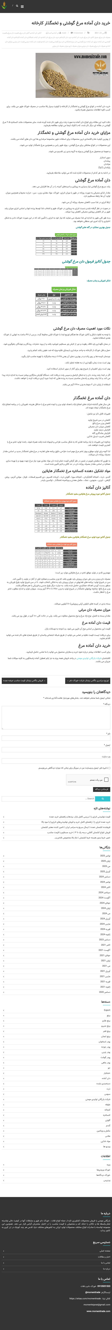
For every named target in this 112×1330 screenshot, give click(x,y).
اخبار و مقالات (104, 1257)
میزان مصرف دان (75, 46)
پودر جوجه (105, 1047)
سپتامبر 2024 (104, 892)
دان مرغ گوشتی (58, 41)
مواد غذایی (105, 1141)
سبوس (107, 1094)
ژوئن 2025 (105, 861)
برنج (108, 1015)
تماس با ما (105, 1263)
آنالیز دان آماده (36, 33)
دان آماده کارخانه (21, 37)
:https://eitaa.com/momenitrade (85, 1298)
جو (109, 1068)
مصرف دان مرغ (100, 46)
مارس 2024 (105, 924)
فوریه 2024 (105, 929)
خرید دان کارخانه (66, 37)
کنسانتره (49, 33)
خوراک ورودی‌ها (103, 1170)
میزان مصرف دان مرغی (60, 46)
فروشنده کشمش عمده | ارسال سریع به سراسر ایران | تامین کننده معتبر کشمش (75, 827)
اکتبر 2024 (105, 887)
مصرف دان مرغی (88, 46)
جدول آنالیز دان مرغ (91, 37)
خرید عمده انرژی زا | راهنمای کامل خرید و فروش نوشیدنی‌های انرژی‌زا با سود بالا (75, 822)
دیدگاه (106, 704)
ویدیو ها (106, 1146)
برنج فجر (106, 1031)
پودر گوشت (105, 1057)
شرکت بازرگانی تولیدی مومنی (89, 658)
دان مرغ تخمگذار (71, 41)
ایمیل (107, 745)
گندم (108, 1125)
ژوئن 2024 (105, 908)
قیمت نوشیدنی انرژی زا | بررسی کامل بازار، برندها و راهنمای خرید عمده (79, 817)
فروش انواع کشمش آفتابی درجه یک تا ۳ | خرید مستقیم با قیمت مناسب (78, 832)
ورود (108, 1164)
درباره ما (106, 1269)
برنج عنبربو (105, 1026)
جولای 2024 (105, 903)
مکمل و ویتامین (103, 1131)
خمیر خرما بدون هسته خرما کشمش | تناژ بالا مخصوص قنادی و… (82, 838)
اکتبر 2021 (105, 945)
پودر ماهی (105, 1062)
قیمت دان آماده (46, 41)
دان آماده (56, 33)
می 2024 (106, 913)
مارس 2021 (105, 976)
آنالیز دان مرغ (25, 33)
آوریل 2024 (105, 919)
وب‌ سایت (106, 756)
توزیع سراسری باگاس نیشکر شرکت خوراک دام (88, 680)
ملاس (107, 1136)
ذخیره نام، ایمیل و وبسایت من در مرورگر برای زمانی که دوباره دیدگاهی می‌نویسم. (73, 768)
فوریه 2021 (105, 981)
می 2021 (106, 966)
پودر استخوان (104, 1041)
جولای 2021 (105, 955)
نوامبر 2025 (105, 856)
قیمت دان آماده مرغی (32, 41)
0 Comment (78, 33)
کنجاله (107, 1110)
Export (107, 1010)
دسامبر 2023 (104, 939)
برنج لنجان (105, 1036)
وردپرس (107, 1180)
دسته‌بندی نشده (103, 1083)
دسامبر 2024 (104, 877)
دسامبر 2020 (104, 992)
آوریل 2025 (105, 871)
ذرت (108, 1089)
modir (64, 33)
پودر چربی (106, 1052)
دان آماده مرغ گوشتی (85, 41)
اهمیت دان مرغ (13, 33)
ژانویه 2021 (105, 987)
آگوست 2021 (104, 950)
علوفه (107, 1104)
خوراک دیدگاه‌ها (103, 1175)
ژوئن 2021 (105, 960)
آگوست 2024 (104, 898)
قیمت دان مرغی (18, 41)
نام (108, 734)
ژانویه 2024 (105, 934)
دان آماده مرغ (99, 41)
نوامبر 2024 (105, 882)
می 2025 (106, 866)
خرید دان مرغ (54, 37)
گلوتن (107, 1120)
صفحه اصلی (105, 1251)
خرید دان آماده (78, 37)
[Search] (102, 798)
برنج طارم (106, 1020)
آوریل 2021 (105, 971)
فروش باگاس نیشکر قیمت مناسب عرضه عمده (24, 680)
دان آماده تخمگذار (34, 37)
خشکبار (107, 1073)
